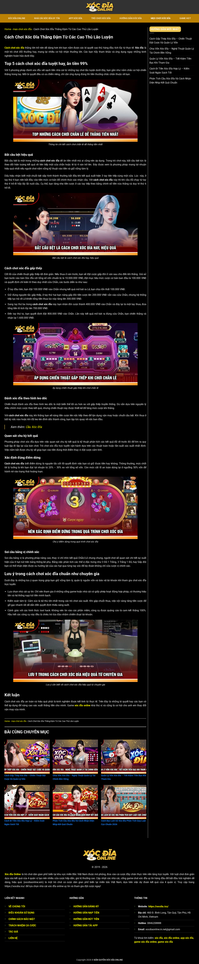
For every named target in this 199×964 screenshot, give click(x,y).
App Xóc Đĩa (75, 18)
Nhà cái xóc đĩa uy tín (47, 18)
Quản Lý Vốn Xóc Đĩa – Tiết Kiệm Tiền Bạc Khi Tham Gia (170, 60)
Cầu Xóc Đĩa (34, 427)
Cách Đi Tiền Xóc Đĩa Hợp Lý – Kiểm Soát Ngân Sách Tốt (169, 70)
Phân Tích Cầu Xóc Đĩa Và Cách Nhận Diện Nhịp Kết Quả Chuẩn (170, 80)
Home (8, 29)
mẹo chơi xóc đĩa (161, 18)
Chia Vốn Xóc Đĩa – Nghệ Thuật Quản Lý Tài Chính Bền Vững (171, 50)
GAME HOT (185, 18)
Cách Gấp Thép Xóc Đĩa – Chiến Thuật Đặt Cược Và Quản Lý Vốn (170, 40)
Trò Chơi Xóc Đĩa (101, 18)
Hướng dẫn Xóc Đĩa (131, 18)
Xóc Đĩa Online (16, 18)
